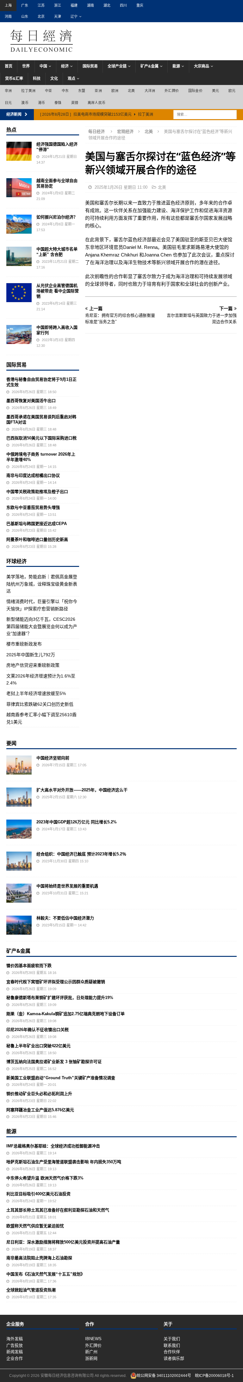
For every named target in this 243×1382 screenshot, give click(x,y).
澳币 (24, 103)
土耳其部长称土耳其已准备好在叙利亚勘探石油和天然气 (57, 1210)
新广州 (91, 1351)
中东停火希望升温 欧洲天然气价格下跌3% (45, 1178)
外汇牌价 (172, 91)
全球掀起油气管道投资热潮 (31, 1290)
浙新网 (91, 1358)
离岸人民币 (96, 103)
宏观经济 (125, 131)
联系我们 (172, 1345)
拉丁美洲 (28, 91)
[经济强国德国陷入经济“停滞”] (19, 151)
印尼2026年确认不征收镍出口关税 (37, 1029)
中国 (43, 66)
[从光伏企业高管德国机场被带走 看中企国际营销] (19, 292)
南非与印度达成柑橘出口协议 (33, 475)
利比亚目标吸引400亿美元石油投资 (38, 1193)
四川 (123, 5)
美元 (215, 91)
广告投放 (14, 1345)
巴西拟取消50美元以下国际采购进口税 (41, 438)
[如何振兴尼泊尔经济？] (19, 224)
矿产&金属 (149, 66)
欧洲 (114, 91)
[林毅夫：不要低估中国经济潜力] (19, 925)
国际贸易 (90, 66)
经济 (65, 66)
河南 (8, 16)
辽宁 (74, 16)
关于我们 (172, 1338)
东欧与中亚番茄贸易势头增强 (33, 507)
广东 (24, 5)
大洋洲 (150, 91)
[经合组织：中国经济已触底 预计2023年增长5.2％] (19, 861)
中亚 (48, 91)
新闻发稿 (14, 1351)
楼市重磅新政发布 (24, 643)
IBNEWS (93, 1338)
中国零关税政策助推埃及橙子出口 (37, 491)
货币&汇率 (14, 78)
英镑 (74, 103)
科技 (36, 78)
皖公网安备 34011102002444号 (164, 1375)
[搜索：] (205, 114)
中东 (65, 91)
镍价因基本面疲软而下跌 (29, 965)
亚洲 (98, 91)
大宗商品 (201, 66)
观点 (71, 78)
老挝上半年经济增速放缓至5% (36, 693)
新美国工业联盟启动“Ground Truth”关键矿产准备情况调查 (60, 1077)
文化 (54, 78)
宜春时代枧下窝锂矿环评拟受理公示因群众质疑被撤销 (55, 981)
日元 (8, 103)
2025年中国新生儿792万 (30, 654)
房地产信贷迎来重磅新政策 (32, 665)
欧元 (231, 91)
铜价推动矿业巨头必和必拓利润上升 (39, 1093)
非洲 (8, 91)
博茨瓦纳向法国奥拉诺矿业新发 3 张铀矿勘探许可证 (54, 1061)
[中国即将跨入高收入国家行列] (19, 334)
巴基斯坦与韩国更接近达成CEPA (36, 523)
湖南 (90, 5)
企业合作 (14, 1358)
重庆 (139, 5)
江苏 (41, 5)
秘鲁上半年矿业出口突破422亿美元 (38, 1045)
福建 (74, 5)
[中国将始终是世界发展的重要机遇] (19, 893)
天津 (57, 16)
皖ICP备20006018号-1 (214, 1375)
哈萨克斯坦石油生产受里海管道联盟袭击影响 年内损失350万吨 (63, 1161)
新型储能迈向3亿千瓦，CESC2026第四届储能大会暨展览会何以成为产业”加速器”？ (41, 626)
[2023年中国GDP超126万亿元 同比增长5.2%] (19, 829)
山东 (24, 16)
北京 (41, 16)
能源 (176, 66)
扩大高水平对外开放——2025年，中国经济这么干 (82, 790)
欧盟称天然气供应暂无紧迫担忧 (35, 1225)
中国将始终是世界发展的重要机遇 (67, 886)
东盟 (81, 91)
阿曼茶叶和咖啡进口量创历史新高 (37, 539)
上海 (8, 5)
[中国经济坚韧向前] (19, 765)
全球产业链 (117, 66)
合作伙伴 (172, 1351)
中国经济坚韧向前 (52, 758)
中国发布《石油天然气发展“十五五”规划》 (45, 1274)
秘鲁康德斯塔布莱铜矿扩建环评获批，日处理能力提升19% (59, 997)
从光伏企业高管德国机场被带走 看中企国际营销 (57, 291)
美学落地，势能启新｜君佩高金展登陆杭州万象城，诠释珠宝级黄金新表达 (41, 584)
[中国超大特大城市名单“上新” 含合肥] (19, 256)
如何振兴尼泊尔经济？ (57, 217)
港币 (41, 103)
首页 (8, 66)
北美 (131, 91)
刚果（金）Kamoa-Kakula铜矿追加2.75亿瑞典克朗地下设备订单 (65, 1013)
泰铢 (57, 103)
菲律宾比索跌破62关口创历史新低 (39, 704)
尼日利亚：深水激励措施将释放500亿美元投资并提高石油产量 (63, 1242)
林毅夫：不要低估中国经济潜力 (65, 918)
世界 (26, 66)
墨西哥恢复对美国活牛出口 (31, 400)
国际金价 (195, 91)
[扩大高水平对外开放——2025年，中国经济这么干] (19, 797)
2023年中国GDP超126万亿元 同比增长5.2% (76, 822)
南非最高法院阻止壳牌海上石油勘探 (39, 1257)
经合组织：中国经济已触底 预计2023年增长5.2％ (81, 854)
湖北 (106, 5)
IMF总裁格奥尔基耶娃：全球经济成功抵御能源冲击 (53, 1146)
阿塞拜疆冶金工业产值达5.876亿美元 (40, 1109)
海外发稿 (14, 1338)
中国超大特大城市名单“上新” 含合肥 (57, 252)
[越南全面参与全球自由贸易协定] (19, 187)
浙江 (57, 5)
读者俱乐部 (174, 1358)
